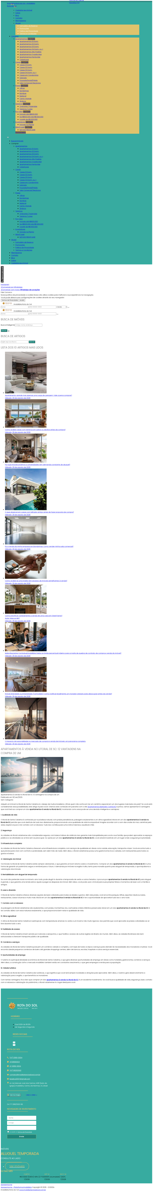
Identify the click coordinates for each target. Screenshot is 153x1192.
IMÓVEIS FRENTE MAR (27, 130)
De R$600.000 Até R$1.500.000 (31, 117)
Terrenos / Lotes (26, 109)
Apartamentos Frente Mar (30, 57)
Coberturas (24, 59)
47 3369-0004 (15, 1066)
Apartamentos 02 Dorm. (29, 44)
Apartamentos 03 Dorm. (29, 46)
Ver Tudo (31, 39)
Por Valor (19, 111)
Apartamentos (21, 39)
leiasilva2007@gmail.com (20, 1079)
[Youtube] (23, 1042)
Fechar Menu (20, 132)
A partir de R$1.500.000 (28, 119)
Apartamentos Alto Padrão (30, 52)
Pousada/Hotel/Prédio (29, 80)
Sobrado (23, 78)
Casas (18, 62)
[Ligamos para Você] (2, 282)
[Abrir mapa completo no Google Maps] (22, 1095)
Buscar (4, 330)
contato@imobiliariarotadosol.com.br (25, 1074)
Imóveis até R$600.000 (29, 114)
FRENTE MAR (19, 127)
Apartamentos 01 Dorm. (29, 41)
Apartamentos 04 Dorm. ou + (31, 49)
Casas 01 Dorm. (26, 65)
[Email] (23, 1045)
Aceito (22, 300)
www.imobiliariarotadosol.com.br (32, 1190)
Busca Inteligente (8, 325)
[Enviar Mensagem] (57, 314)
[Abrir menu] (8, 136)
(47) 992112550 (15, 1070)
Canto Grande (25, 98)
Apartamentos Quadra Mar (31, 54)
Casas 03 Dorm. (26, 70)
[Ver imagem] (32, 792)
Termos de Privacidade (10, 300)
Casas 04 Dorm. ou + (28, 72)
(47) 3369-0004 (16, 1057)
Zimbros (23, 101)
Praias (17, 85)
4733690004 (15, 1062)
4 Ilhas (22, 88)
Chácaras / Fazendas (28, 106)
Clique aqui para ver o (14, 1095)
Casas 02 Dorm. (26, 67)
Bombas (23, 93)
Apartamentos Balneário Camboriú (102, 807)
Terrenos (18, 104)
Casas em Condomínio (29, 75)
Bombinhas (24, 91)
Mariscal (23, 96)
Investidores (20, 122)
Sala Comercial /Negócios (30, 83)
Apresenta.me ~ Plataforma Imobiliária (16, 1187)
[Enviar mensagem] (68, 307)
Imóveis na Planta (27, 124)
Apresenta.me (6, 1184)
